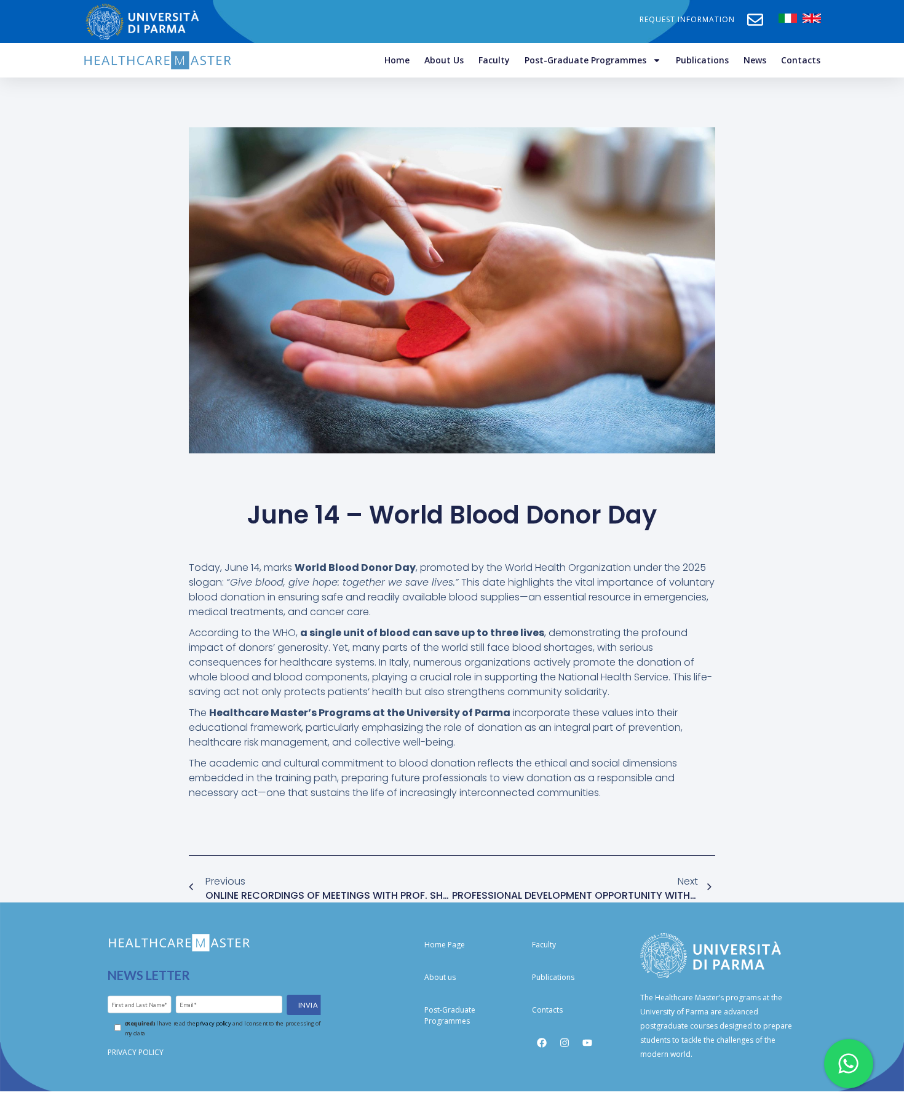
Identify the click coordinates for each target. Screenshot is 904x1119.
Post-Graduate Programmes (585, 60)
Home (397, 60)
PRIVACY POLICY (136, 1052)
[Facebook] (542, 1043)
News (754, 60)
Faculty (494, 60)
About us (444, 60)
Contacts (800, 60)
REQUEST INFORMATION (687, 19)
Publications (702, 60)
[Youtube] (587, 1043)
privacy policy (213, 1023)
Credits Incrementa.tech (452, 1104)
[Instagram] (564, 1043)
